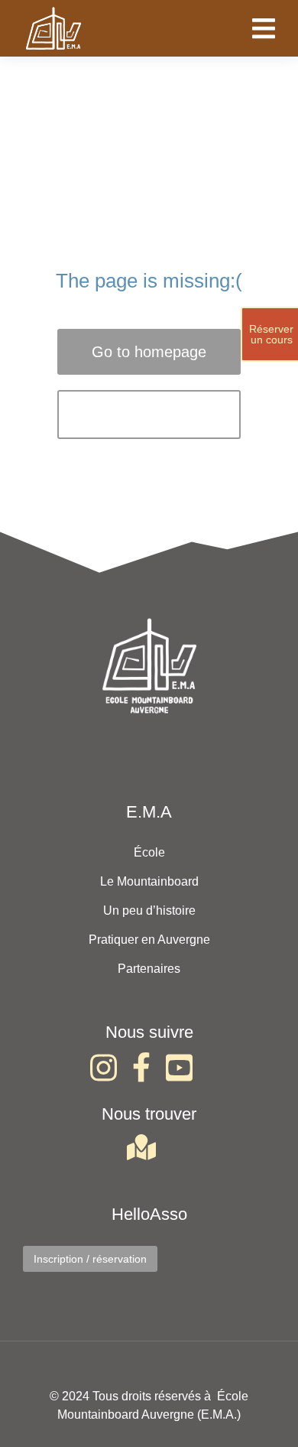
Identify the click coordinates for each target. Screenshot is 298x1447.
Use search (149, 414)
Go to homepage (149, 351)
